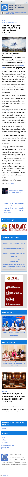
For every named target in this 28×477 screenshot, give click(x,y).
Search (26, 2)
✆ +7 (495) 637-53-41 (9, 13)
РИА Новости (16, 55)
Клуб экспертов (6, 20)
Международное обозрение (9, 22)
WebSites (22, 456)
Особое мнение (5, 447)
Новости (4, 391)
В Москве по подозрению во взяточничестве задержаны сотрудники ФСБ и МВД (16, 190)
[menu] (2, 13)
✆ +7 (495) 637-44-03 (9, 12)
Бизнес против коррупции (7, 445)
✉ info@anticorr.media (20, 12)
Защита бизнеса (5, 448)
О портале (4, 428)
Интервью (3, 440)
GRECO (19, 59)
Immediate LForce (5, 475)
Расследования (5, 442)
